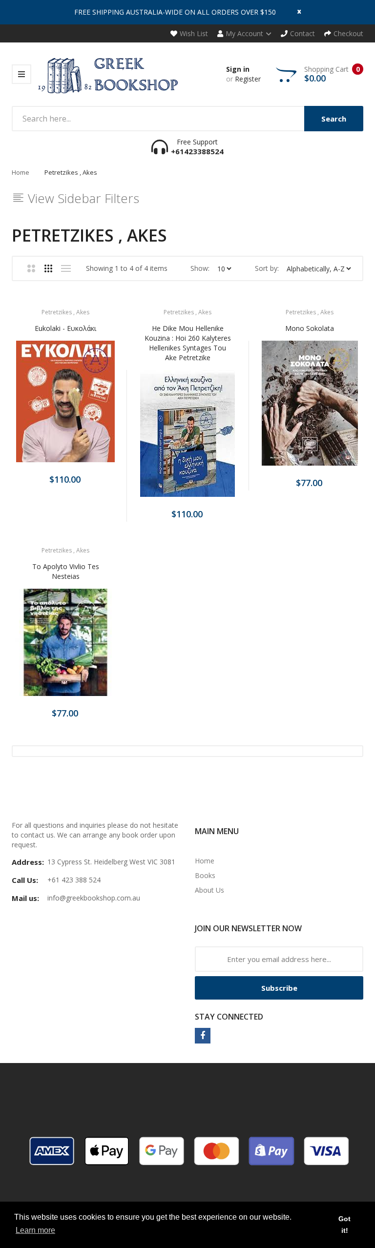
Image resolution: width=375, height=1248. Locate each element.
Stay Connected (229, 1016)
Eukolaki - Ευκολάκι (65, 328)
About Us (209, 890)
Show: (199, 268)
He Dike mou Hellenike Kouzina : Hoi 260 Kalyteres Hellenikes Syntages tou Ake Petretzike (188, 343)
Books (205, 875)
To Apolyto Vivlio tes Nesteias (65, 571)
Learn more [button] (35, 1230)
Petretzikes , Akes (65, 312)
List (65, 268)
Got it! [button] (344, 1224)
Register (248, 78)
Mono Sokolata (309, 328)
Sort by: (267, 268)
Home (20, 172)
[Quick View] (104, 407)
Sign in (238, 69)
